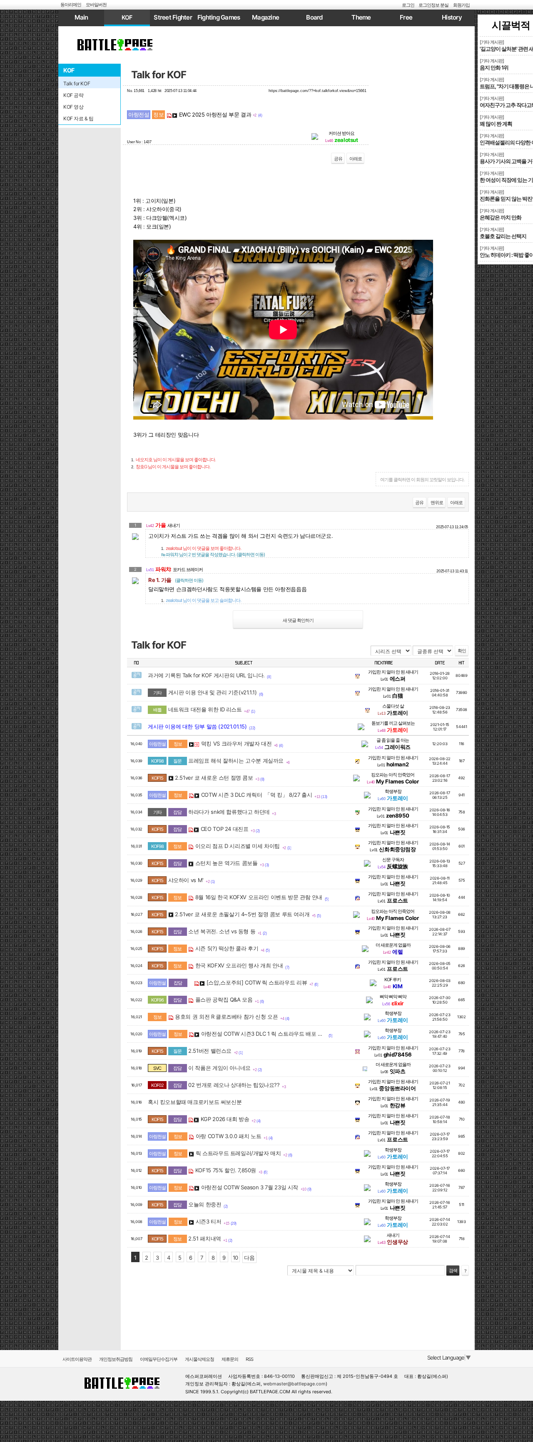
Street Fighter (173, 17)
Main (81, 17)
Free (406, 17)
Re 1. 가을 (175, 580)
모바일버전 (96, 4)
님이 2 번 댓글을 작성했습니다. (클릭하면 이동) (213, 554)
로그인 (408, 5)
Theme (361, 17)
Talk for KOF (158, 75)
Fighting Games (218, 17)
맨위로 (437, 502)
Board (314, 17)
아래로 (355, 159)
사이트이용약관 (77, 1359)
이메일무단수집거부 (158, 1359)
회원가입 (461, 5)
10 (235, 1257)
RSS (249, 1359)
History (452, 17)
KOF (127, 17)
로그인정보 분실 (433, 5)
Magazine (265, 17)
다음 (249, 1257)
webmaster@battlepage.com (294, 1384)
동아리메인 (70, 4)
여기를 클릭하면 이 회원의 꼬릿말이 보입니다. (422, 479)
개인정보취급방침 (115, 1359)
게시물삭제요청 (199, 1359)
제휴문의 (230, 1359)
